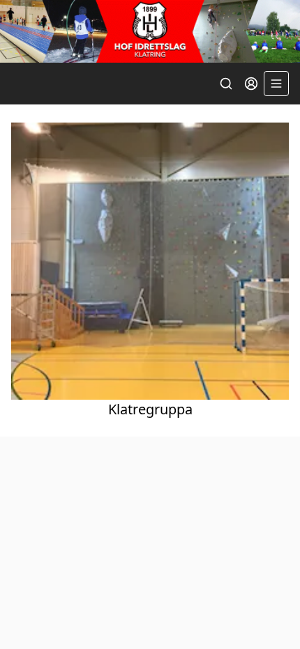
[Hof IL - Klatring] (150, 31)
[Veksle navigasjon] (276, 83)
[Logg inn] (251, 83)
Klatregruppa (150, 409)
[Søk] (226, 83)
